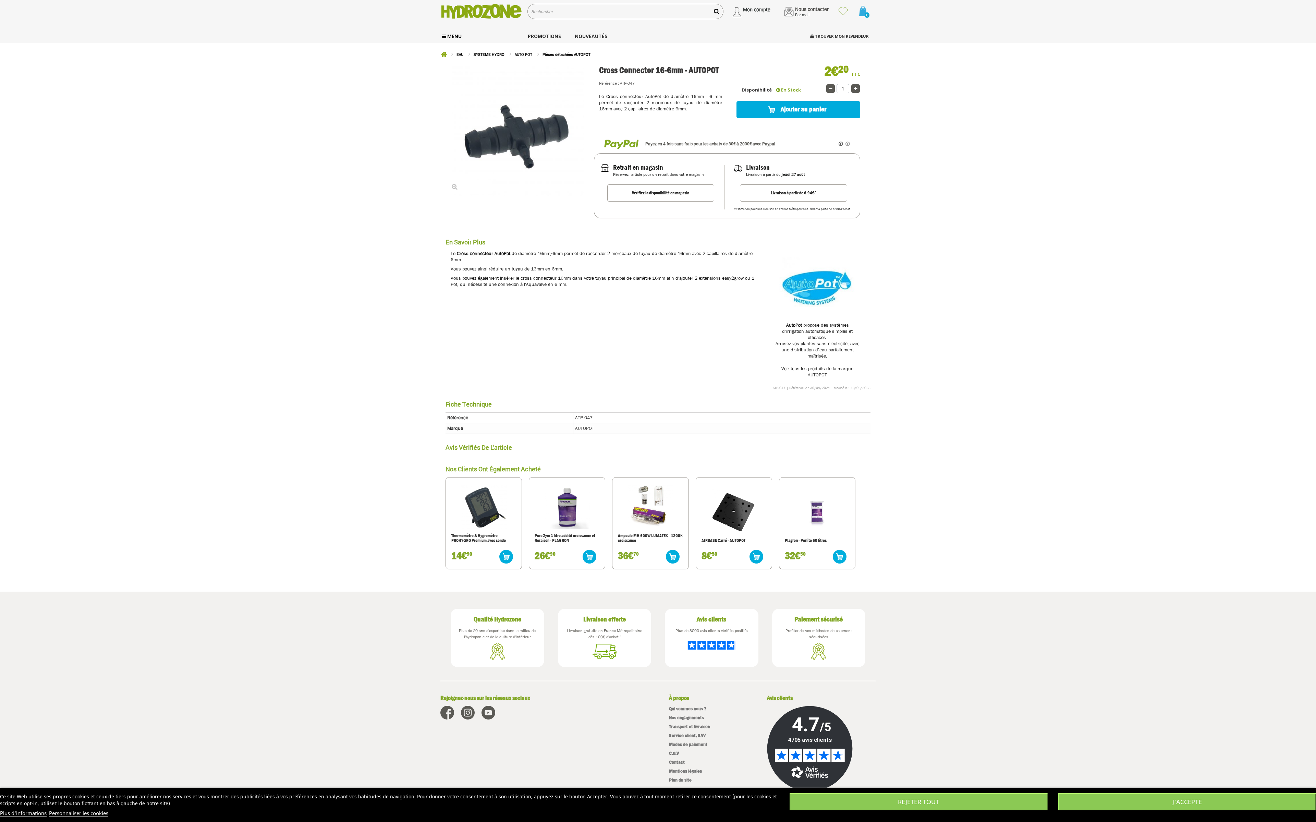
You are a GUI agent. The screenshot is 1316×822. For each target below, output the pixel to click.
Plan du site (680, 780)
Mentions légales (685, 771)
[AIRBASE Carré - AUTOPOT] (733, 511)
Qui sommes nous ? (687, 709)
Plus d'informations (23, 813)
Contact (677, 762)
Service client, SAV (687, 735)
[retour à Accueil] (443, 54)
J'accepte (1187, 802)
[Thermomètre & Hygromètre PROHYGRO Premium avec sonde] (483, 506)
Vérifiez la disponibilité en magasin (660, 193)
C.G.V (674, 753)
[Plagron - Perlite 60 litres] (817, 511)
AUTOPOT (817, 375)
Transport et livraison (689, 726)
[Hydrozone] (481, 11)
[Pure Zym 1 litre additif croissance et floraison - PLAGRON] (567, 506)
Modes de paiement (688, 744)
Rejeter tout (918, 802)
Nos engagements (686, 718)
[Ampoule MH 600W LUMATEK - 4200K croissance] (650, 506)
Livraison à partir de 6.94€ (793, 193)
